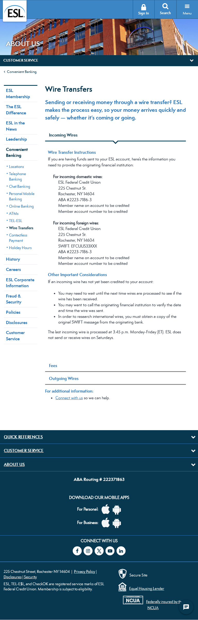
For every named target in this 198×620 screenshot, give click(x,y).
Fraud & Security (13, 299)
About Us (14, 464)
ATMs (14, 213)
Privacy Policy (84, 571)
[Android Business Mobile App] (118, 523)
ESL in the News (15, 126)
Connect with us (69, 398)
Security (30, 576)
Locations (16, 166)
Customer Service (15, 335)
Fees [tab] (53, 365)
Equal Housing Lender (146, 588)
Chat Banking (19, 186)
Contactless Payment (18, 238)
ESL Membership (18, 93)
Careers (13, 269)
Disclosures (16, 322)
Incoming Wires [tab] (63, 135)
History (13, 259)
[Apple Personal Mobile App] (107, 509)
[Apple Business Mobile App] (107, 523)
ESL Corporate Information (20, 282)
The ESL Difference (16, 109)
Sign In (143, 13)
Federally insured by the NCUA (165, 604)
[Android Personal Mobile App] (118, 509)
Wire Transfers (21, 228)
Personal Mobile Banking (22, 196)
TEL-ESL (15, 220)
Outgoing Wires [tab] (64, 378)
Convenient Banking (22, 71)
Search (165, 13)
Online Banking (21, 206)
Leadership (16, 139)
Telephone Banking (17, 176)
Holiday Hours (20, 247)
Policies (13, 312)
